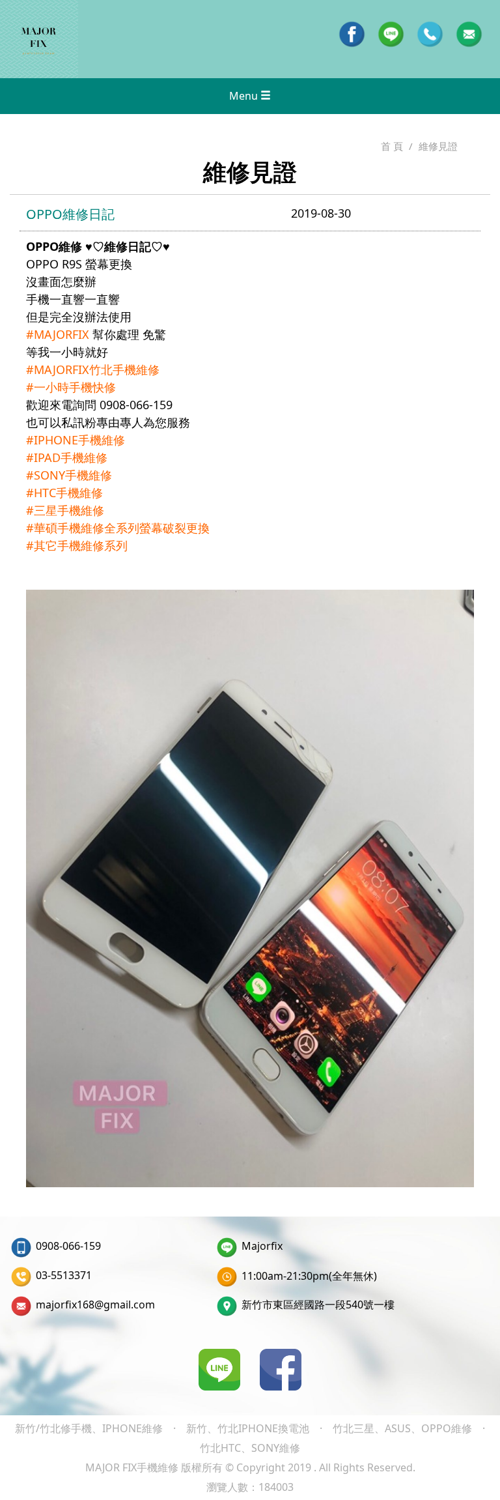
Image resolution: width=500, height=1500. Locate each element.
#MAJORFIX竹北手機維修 (93, 369)
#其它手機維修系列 (77, 545)
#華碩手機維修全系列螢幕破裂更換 (118, 528)
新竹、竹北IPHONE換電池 (247, 1428)
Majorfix (262, 1246)
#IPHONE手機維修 (75, 440)
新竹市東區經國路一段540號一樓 (318, 1304)
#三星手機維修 (65, 510)
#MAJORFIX (57, 334)
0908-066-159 (68, 1246)
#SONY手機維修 (69, 475)
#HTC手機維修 (64, 492)
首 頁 (392, 145)
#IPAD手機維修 (66, 457)
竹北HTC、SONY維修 (250, 1448)
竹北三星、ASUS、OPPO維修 (402, 1428)
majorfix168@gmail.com (95, 1304)
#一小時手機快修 (71, 387)
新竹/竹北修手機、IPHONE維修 (89, 1428)
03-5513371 (64, 1275)
